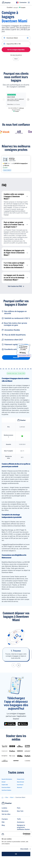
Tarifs (19, 819)
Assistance (20, 822)
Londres (4, 808)
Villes (6, 797)
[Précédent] (13, 665)
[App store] (23, 724)
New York (20, 811)
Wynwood (19, 787)
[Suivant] (18, 665)
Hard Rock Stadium (6, 790)
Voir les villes (6, 814)
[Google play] (10, 724)
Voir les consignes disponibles (16, 50)
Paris (18, 808)
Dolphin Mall (5, 784)
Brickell (3, 782)
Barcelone (5, 811)
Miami (16, 59)
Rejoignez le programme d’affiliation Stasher (23, 827)
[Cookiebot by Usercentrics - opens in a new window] (23, 834)
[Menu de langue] (17, 2)
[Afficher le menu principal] (29, 2)
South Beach (20, 784)
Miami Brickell (20, 782)
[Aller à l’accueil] (6, 2)
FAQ (3, 822)
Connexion (23, 2)
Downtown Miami (6, 787)
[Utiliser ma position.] (27, 38)
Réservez (16, 357)
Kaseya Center (20, 779)
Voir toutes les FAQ (15, 286)
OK (16, 854)
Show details (24, 849)
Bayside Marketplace (7, 779)
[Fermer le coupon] (30, 345)
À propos (5, 819)
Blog (3, 825)
